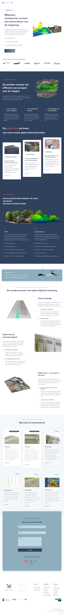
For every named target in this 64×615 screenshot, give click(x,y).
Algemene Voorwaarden (57, 609)
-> (29, 277)
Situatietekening (56, 588)
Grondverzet (46, 590)
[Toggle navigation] (11, 2)
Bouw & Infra (46, 588)
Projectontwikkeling (47, 595)
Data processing (37, 588)
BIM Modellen (55, 590)
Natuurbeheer (46, 592)
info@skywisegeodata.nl (22, 591)
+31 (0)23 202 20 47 (21, 589)
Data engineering (37, 590)
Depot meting (56, 595)
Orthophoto (55, 592)
